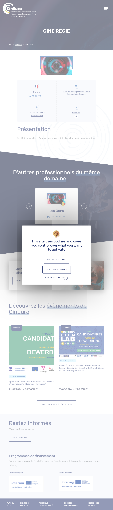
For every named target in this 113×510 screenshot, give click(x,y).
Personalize (53, 278)
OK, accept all (56, 259)
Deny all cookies (56, 269)
